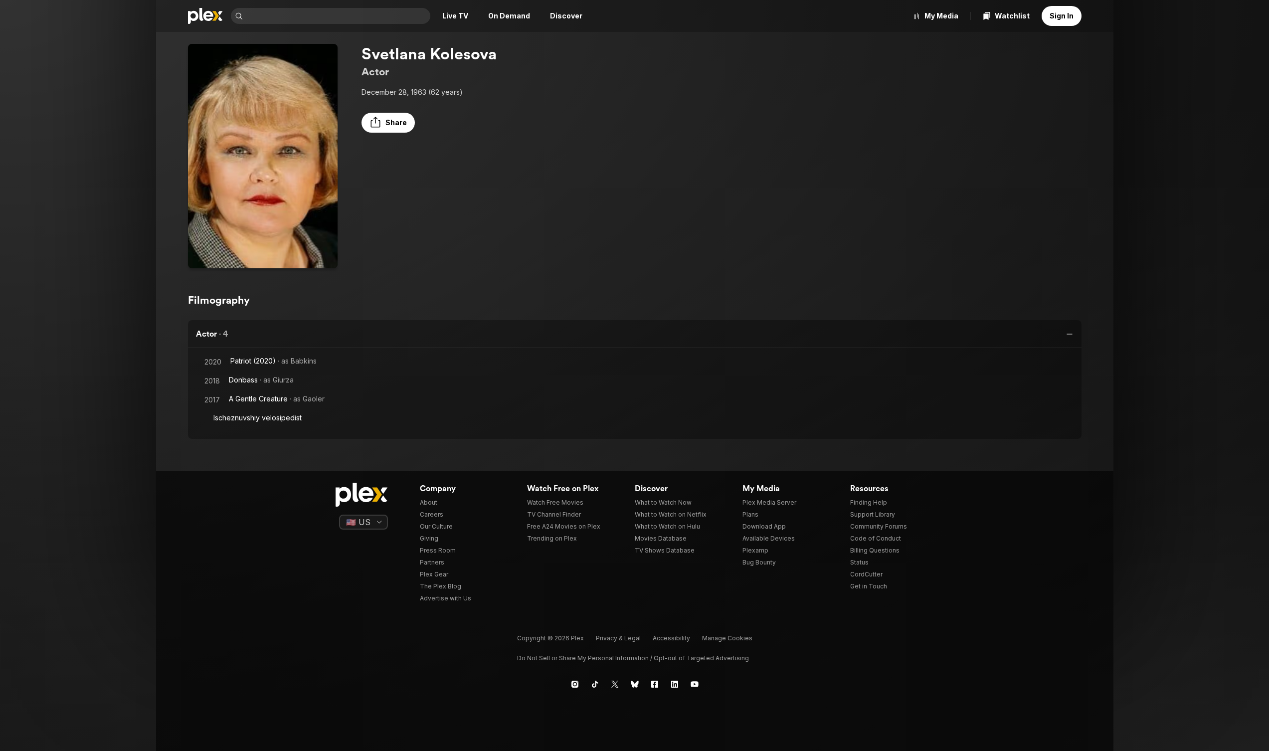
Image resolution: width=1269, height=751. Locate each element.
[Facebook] (655, 684)
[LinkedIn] (675, 684)
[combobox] (337, 16)
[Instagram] (575, 684)
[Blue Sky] (635, 684)
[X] (615, 684)
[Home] (205, 16)
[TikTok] (595, 684)
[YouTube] (695, 684)
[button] (388, 123)
